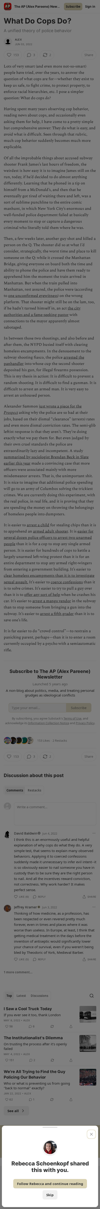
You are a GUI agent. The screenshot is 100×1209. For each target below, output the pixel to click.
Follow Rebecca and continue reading (50, 1183)
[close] (91, 1134)
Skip (50, 1194)
